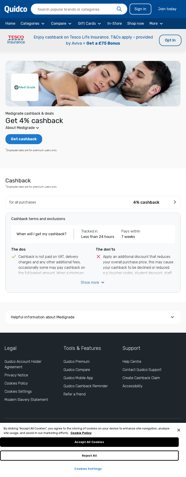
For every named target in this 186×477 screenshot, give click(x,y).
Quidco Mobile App (78, 378)
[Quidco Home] (16, 9)
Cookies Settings (18, 391)
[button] (93, 40)
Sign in (140, 9)
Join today (167, 9)
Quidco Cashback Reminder (86, 386)
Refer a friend (75, 394)
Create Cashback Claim (141, 378)
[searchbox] (79, 9)
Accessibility (132, 386)
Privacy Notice (16, 375)
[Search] (119, 9)
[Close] (179, 430)
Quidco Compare (77, 370)
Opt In (170, 40)
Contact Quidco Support (142, 370)
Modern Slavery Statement (26, 399)
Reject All (89, 455)
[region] (93, 450)
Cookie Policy (81, 433)
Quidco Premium (77, 361)
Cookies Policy (16, 383)
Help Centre (131, 361)
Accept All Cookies (89, 442)
